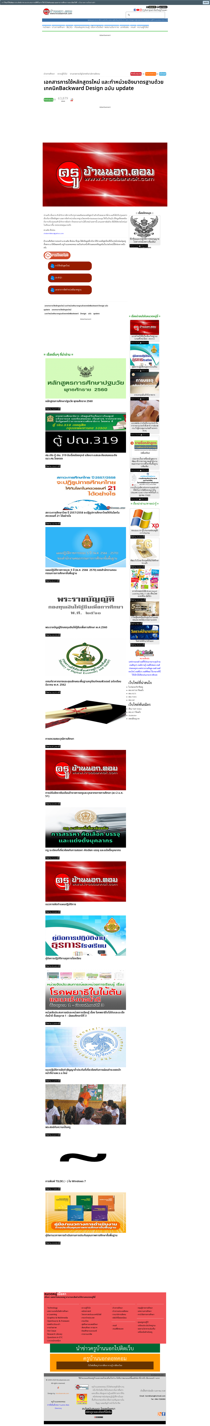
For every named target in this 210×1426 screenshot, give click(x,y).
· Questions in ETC (54, 1337)
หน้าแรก (162, 73)
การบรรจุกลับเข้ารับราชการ (144, 395)
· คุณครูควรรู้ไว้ (142, 1322)
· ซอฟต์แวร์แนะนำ (53, 1324)
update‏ (96, 313)
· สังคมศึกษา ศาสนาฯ (89, 1327)
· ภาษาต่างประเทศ (87, 1317)
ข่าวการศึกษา (49, 73)
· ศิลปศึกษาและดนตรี (89, 1330)
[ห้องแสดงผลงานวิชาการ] (111, 26)
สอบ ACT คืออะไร (135, 712)
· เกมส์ (114, 1325)
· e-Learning (51, 1314)
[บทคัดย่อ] (125, 26)
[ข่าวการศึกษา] (58, 26)
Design (83, 313)
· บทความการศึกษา (144, 1311)
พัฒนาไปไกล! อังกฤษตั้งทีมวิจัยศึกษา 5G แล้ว (144, 561)
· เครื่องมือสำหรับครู (144, 1332)
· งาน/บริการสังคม (119, 1314)
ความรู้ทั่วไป (62, 73)
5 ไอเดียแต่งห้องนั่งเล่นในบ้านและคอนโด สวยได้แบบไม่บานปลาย (144, 618)
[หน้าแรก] (46, 26)
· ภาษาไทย (84, 1321)
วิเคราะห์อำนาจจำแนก (144, 641)
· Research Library (54, 1334)
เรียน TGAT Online (135, 709)
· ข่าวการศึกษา (117, 1307)
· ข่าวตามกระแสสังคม (120, 1311)
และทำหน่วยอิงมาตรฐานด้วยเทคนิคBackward (61, 313)
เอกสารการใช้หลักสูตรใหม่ (61, 309)
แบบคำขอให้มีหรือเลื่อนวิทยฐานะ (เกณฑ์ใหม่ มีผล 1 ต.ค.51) (145, 337)
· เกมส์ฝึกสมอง (117, 1328)
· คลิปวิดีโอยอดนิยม (119, 1317)
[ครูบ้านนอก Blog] (70, 26)
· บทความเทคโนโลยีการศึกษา (57, 1311)
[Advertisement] (105, 52)
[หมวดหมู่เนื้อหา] (97, 26)
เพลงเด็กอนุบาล (134, 718)
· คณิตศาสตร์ (86, 1311)
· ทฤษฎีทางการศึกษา (145, 1307)
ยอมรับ (206, 2)
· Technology (52, 1307)
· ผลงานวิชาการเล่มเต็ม (146, 1328)
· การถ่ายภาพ (51, 1327)
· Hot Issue (51, 1330)
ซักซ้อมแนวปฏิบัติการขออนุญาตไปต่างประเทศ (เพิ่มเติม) (144, 240)
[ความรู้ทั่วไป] (143, 26)
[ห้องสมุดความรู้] (82, 26)
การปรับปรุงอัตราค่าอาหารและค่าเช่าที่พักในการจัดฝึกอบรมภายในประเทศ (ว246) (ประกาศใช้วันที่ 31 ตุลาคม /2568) (144, 491)
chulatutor (132, 715)
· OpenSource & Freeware (57, 1321)
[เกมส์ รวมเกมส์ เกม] (133, 26)
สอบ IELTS (132, 693)
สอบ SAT (132, 700)
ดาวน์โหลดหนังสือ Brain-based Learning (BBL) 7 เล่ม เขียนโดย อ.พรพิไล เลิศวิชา (144, 593)
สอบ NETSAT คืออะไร (136, 690)
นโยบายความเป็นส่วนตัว (86, 2)
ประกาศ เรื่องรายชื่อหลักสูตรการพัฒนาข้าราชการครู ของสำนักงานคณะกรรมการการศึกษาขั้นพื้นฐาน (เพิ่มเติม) (145, 462)
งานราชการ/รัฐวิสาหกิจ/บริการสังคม (85, 73)
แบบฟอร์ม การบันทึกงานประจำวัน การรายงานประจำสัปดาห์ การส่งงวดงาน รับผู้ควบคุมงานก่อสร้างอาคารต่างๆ (144, 427)
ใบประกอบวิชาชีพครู (136, 687)
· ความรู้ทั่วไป (86, 1307)
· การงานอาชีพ (86, 1334)
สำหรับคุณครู (136, 73)
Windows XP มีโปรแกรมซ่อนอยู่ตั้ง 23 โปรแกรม (144, 531)
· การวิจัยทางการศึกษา (145, 1314)
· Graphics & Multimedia (57, 1317)
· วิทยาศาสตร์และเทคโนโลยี (91, 1314)
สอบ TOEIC (133, 697)
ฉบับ (89, 313)
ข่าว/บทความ (150, 73)
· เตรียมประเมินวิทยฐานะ (146, 1325)
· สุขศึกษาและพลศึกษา (89, 1324)
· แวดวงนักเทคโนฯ (53, 1340)
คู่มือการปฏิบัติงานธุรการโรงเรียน (144, 366)
